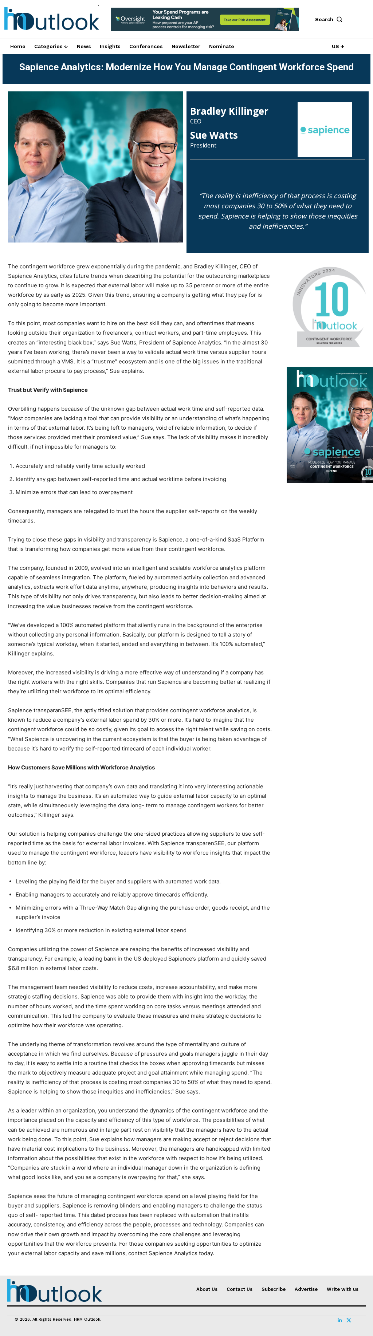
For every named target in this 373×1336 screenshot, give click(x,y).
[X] (348, 1320)
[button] (330, 19)
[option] (205, 23)
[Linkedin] (339, 1320)
